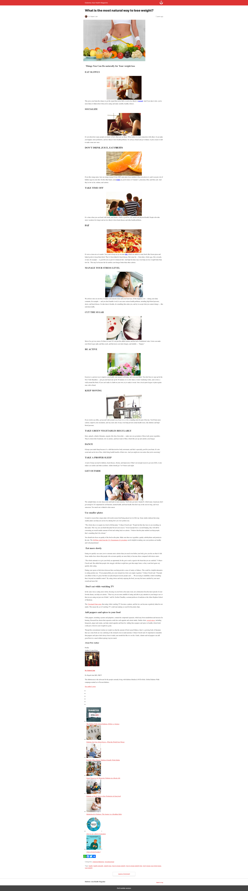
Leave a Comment (124, 874)
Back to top (159, 882)
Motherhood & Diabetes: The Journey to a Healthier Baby (104, 814)
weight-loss (107, 866)
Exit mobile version (124, 888)
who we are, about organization (96, 834)
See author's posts (90, 686)
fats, (126, 254)
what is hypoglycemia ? (93, 852)
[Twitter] (91, 857)
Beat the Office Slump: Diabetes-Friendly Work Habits (103, 760)
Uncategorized (109, 862)
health (91, 866)
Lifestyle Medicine (98, 862)
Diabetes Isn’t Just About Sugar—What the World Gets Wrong (105, 742)
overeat (140, 101)
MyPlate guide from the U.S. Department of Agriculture (110, 540)
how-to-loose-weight (118, 866)
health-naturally (98, 866)
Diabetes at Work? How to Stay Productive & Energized (103, 796)
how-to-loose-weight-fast (134, 866)
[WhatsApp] (84, 857)
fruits (118, 180)
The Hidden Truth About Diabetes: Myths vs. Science (102, 724)
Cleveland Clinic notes (95, 604)
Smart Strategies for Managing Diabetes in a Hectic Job (103, 778)
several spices (151, 620)
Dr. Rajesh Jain (90, 670)
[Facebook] (88, 857)
